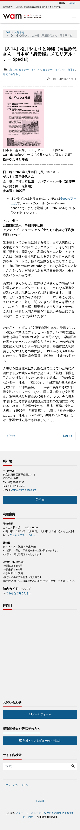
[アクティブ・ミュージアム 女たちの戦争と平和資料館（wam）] (22, 16)
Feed (40, 801)
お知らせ (12, 69)
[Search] (73, 766)
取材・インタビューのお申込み (41, 740)
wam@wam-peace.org (23, 489)
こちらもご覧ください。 (23, 535)
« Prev (10, 436)
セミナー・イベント (30, 69)
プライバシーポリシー (18, 785)
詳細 (41, 499)
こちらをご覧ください (18, 593)
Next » (67, 436)
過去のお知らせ (12, 74)
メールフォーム (41, 714)
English (72, 3)
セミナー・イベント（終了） (59, 69)
